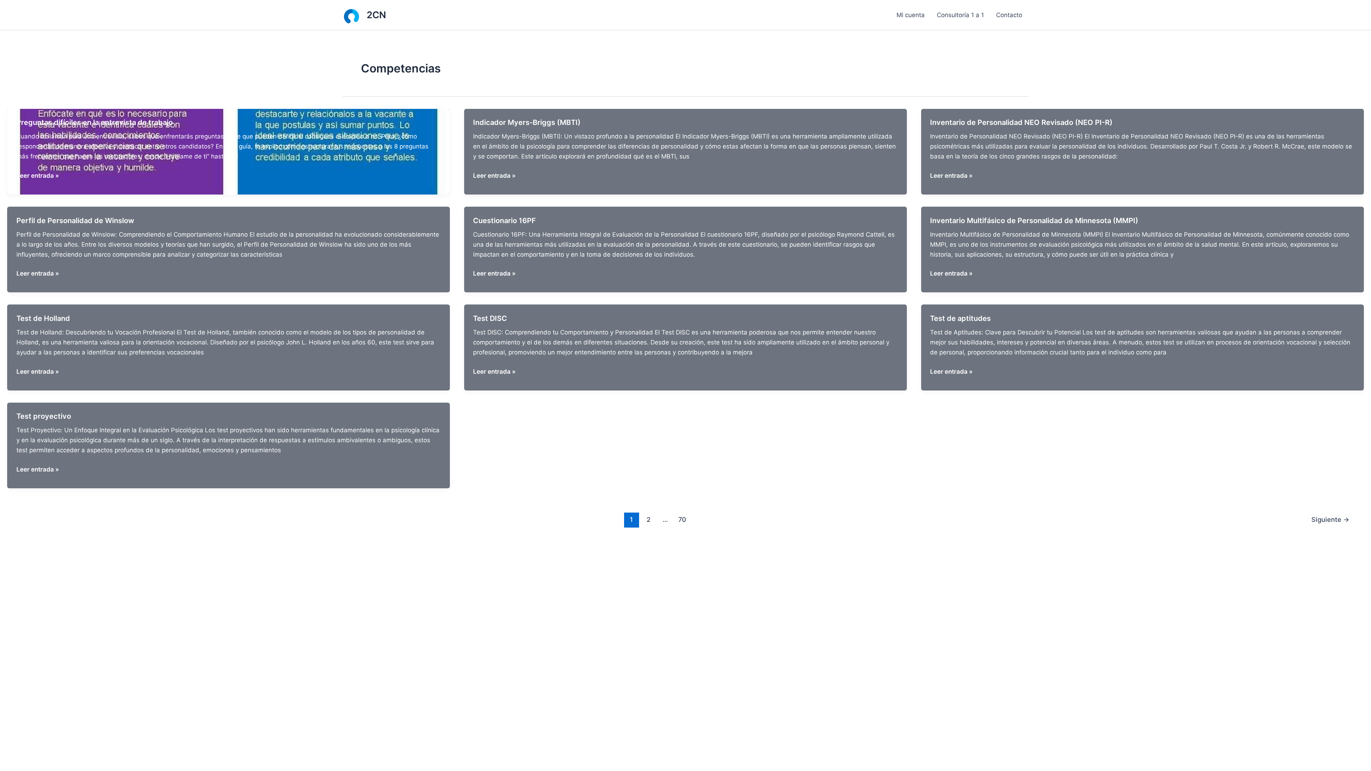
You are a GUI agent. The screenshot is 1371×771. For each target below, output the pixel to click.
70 (682, 519)
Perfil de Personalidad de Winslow (75, 220)
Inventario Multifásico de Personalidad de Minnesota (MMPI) (1034, 220)
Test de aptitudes (960, 318)
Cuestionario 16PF (504, 220)
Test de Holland (43, 318)
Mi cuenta (911, 15)
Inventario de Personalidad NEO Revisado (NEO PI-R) (1021, 122)
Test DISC (490, 318)
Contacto (1009, 15)
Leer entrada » (37, 176)
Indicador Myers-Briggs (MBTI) (527, 122)
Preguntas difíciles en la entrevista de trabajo (94, 122)
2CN (376, 14)
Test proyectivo (43, 416)
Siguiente (1330, 519)
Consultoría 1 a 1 (960, 15)
